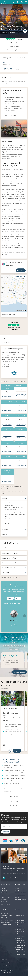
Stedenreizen (5, 902)
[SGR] (17, 840)
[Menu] (26, 2)
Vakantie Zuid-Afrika (7, 970)
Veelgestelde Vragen (20, 892)
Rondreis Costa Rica (20, 943)
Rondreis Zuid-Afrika (20, 922)
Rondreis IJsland (19, 938)
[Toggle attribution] (25, 310)
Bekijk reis (17, 751)
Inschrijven (6, 831)
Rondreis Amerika (20, 929)
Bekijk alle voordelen (19, 672)
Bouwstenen (4, 892)
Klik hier (19, 270)
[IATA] (23, 840)
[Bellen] (22, 2)
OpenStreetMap (20, 310)
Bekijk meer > (5, 688)
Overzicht (5, 314)
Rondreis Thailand (20, 920)
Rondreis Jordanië (20, 952)
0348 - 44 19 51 (18, 603)
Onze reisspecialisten (7, 920)
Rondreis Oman (19, 949)
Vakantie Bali (5, 968)
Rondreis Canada (19, 931)
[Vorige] (4, 128)
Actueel (17, 890)
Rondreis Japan (19, 924)
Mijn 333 (17, 897)
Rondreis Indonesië (20, 927)
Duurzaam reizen (6, 924)
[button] (14, 293)
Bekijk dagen (7, 396)
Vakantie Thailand (6, 965)
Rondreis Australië (20, 954)
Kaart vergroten (18, 276)
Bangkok (12, 314)
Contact (10, 598)
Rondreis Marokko (20, 945)
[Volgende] (23, 128)
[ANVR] (5, 840)
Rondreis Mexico (19, 940)
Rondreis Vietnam (20, 934)
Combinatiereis (5, 904)
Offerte (18, 598)
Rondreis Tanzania (20, 936)
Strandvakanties (5, 897)
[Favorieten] (14, 2)
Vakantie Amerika (6, 972)
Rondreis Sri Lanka (20, 947)
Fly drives (4, 899)
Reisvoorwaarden (6, 922)
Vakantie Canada (6, 975)
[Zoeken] (18, 2)
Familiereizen (5, 895)
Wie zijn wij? (4, 913)
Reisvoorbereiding (20, 895)
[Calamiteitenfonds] (11, 840)
